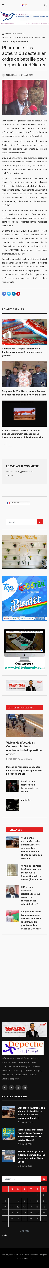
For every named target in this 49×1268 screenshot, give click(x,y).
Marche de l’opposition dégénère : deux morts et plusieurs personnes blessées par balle (24, 770)
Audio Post (26, 800)
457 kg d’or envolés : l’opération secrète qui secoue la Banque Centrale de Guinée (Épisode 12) (31, 873)
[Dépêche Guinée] (24, 5)
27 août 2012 (26, 759)
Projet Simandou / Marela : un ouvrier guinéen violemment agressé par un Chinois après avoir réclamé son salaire (22, 434)
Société (18, 33)
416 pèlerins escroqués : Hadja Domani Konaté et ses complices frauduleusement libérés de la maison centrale (31, 848)
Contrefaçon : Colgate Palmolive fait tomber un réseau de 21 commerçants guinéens (22, 352)
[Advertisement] (24, 964)
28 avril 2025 (26, 1165)
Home (8, 33)
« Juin (4, 1235)
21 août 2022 (27, 75)
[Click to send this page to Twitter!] (9, 294)
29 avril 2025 (26, 1122)
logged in (22, 471)
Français (14, 502)
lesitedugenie (26, 1258)
